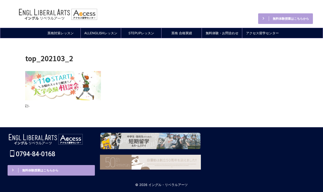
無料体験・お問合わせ (222, 33)
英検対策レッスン (60, 33)
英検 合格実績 (181, 33)
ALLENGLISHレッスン (100, 33)
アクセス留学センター (262, 33)
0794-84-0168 (287, 7)
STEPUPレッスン (141, 33)
